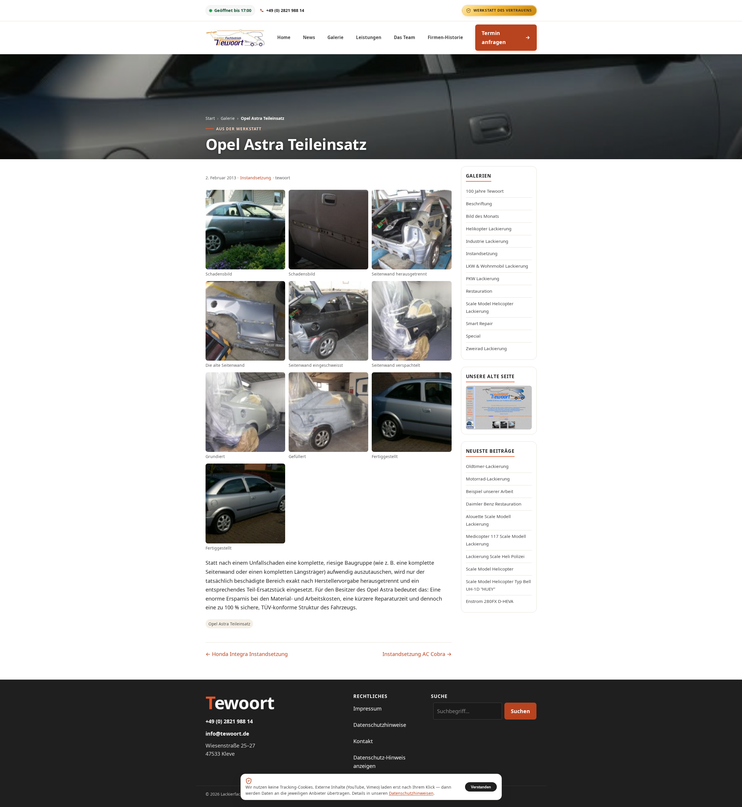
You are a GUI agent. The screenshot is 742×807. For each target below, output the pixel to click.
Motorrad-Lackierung (488, 479)
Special (473, 336)
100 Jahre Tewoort (485, 191)
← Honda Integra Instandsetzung (247, 653)
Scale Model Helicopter (489, 569)
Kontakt (363, 741)
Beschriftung (479, 203)
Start (210, 118)
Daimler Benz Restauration (493, 504)
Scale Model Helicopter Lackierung (489, 307)
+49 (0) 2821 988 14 (229, 721)
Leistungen (368, 37)
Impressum (367, 708)
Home (283, 37)
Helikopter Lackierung (488, 228)
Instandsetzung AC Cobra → (417, 653)
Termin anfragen (494, 37)
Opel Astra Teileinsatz (229, 624)
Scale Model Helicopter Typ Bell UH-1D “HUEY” (498, 585)
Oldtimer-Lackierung (487, 466)
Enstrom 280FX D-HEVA (489, 601)
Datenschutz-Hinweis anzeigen (379, 761)
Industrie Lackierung (487, 241)
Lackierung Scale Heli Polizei (495, 556)
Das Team (404, 37)
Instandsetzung (255, 177)
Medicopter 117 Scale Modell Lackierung (496, 540)
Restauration (479, 291)
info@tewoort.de (227, 733)
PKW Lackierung (482, 278)
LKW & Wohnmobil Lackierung (497, 266)
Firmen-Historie (445, 37)
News (309, 37)
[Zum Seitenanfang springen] (728, 795)
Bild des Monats (482, 216)
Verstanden (481, 787)
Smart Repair (479, 323)
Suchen (520, 711)
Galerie (335, 37)
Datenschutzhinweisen (411, 793)
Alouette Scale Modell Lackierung (488, 520)
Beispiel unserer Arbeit (489, 491)
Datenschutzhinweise (379, 724)
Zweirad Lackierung (486, 348)
